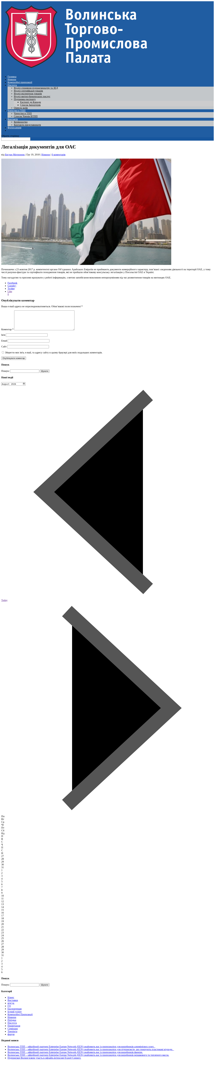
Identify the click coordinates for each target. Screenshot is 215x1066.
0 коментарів (58, 154)
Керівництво (21, 122)
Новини (12, 79)
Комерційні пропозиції (20, 82)
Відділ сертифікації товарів (28, 90)
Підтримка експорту (25, 99)
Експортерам (15, 1008)
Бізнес (11, 997)
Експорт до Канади (30, 102)
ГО (9, 1006)
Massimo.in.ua (27, 1063)
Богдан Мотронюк (15, 154)
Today (4, 600)
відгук (11, 1003)
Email (4, 340)
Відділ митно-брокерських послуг (32, 96)
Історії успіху (15, 1011)
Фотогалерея (14, 127)
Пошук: (5, 371)
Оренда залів (21, 107)
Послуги (12, 85)
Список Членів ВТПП (26, 116)
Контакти (13, 119)
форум (11, 1034)
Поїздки (12, 1020)
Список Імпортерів (30, 105)
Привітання (14, 1025)
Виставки (13, 1000)
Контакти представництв (27, 124)
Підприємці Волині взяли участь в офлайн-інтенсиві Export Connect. (44, 1058)
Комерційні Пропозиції (20, 1014)
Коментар (7, 329)
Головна (12, 76)
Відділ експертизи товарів (28, 93)
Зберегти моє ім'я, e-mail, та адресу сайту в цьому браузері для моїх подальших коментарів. (53, 352)
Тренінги (12, 1031)
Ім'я (3, 335)
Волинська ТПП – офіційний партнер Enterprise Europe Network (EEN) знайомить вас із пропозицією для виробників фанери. (75, 1052)
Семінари (13, 1028)
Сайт (4, 346)
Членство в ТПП (16, 110)
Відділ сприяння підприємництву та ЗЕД (36, 88)
